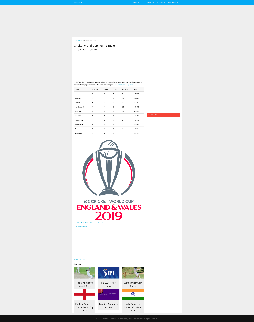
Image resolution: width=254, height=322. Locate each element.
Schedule (137, 3)
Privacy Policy (122, 319)
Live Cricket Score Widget (139, 319)
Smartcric (154, 319)
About (113, 319)
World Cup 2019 (79, 259)
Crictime (161, 3)
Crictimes (78, 3)
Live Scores (149, 3)
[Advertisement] (120, 21)
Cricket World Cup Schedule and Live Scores (92, 223)
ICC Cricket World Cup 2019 (123, 85)
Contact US (173, 3)
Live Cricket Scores (80, 226)
